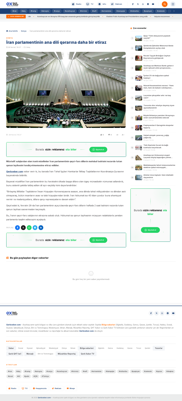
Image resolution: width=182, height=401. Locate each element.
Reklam (58, 388)
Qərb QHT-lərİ (15, 354)
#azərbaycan (70, 11)
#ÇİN (35, 376)
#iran (15, 11)
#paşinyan (148, 11)
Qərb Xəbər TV (87, 354)
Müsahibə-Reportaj (67, 354)
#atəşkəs (169, 371)
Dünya (23, 31)
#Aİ (18, 376)
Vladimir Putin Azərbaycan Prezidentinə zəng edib (113, 16)
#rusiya (57, 11)
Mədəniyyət (53, 348)
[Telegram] (148, 4)
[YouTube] (153, 4)
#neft (94, 11)
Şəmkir (147, 348)
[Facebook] (133, 4)
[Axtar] (164, 4)
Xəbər (11, 348)
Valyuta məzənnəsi (148, 16)
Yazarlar (159, 348)
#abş (24, 11)
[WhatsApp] (143, 4)
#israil (10, 376)
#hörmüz (83, 11)
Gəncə (110, 348)
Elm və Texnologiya (45, 354)
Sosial (20, 348)
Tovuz (138, 348)
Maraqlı (30, 354)
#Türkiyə (45, 376)
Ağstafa (101, 348)
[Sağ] (174, 11)
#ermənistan (106, 11)
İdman (72, 348)
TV (26, 388)
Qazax (129, 348)
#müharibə (134, 11)
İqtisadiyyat (40, 348)
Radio (13, 388)
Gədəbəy (120, 348)
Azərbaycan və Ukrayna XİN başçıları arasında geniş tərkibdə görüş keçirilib (54, 16)
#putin (26, 376)
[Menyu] (173, 4)
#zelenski (161, 11)
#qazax (159, 371)
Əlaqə (72, 388)
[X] (138, 4)
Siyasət (30, 348)
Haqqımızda (41, 388)
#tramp (33, 11)
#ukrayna (45, 11)
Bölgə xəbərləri (87, 348)
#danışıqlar (120, 11)
